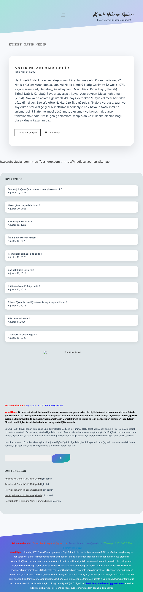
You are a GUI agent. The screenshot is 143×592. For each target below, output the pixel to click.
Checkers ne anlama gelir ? (22, 334)
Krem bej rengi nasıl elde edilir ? (25, 253)
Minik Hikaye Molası (114, 15)
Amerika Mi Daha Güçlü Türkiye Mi (23, 478)
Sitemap (104, 161)
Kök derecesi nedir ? (19, 318)
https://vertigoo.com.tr (47, 161)
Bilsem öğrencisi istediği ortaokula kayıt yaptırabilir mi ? (37, 302)
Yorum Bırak (54, 132)
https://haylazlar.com (15, 161)
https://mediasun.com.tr (80, 161)
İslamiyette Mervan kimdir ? (22, 237)
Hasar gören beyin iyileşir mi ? (24, 205)
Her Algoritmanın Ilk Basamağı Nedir (23, 489)
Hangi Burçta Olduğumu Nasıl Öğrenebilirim (27, 501)
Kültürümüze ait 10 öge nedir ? (24, 286)
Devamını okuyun (29, 133)
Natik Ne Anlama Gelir (42, 68)
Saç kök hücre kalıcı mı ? (21, 270)
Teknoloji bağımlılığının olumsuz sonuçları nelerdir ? (35, 189)
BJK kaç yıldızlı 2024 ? (20, 221)
